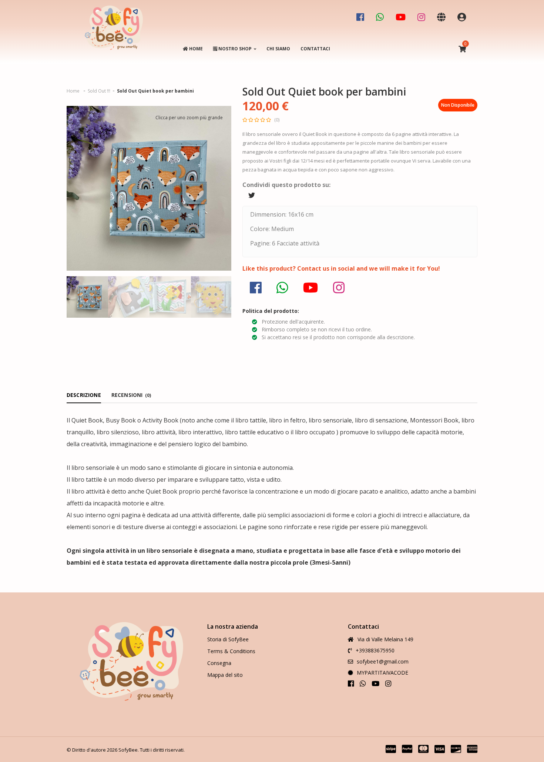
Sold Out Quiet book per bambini (155, 91)
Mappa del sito (225, 674)
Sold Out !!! (99, 91)
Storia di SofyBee (228, 639)
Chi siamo (278, 49)
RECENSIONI (131, 394)
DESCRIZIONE (84, 394)
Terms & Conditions (231, 651)
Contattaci (315, 49)
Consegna (219, 662)
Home (195, 49)
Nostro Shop (234, 49)
